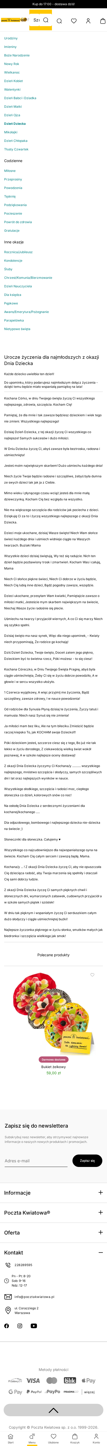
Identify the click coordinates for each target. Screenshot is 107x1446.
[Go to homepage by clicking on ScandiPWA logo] (10, 20)
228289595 (23, 1265)
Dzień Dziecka (15, 124)
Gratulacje (11, 230)
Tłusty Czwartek (16, 149)
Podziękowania (15, 205)
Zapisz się (87, 1161)
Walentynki (12, 89)
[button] (45, 20)
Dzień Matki (13, 106)
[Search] (59, 20)
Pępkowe (11, 303)
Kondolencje (13, 260)
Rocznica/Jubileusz (18, 252)
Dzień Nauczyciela (18, 286)
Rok (16, 64)
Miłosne (10, 171)
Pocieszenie (13, 213)
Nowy (8, 64)
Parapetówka (14, 320)
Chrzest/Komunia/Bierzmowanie (28, 278)
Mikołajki (10, 132)
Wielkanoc (12, 72)
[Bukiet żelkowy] (53, 1013)
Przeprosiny (13, 179)
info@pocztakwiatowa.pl (34, 1297)
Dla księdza (12, 295)
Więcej (89, 1392)
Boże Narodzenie (17, 55)
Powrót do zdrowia (18, 222)
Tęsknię (10, 196)
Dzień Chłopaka (16, 141)
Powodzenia (13, 188)
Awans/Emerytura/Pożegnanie (26, 312)
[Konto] (88, 20)
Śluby (8, 269)
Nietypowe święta (17, 329)
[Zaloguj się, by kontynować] (92, 975)
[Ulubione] (73, 20)
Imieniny (10, 47)
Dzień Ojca (12, 115)
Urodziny (11, 38)
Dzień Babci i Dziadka (20, 98)
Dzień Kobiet (13, 81)
